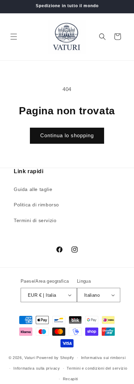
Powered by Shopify (55, 358)
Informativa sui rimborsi (103, 358)
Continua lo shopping (67, 135)
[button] (13, 36)
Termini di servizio (35, 220)
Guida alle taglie (33, 189)
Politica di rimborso (36, 204)
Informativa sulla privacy (36, 368)
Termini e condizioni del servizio (97, 368)
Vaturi (29, 358)
